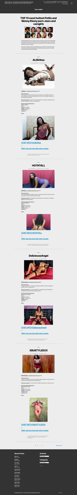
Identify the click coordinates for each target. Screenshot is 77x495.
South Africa (46, 245)
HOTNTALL (38, 165)
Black (35, 154)
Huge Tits (33, 245)
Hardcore (29, 155)
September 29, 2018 (43, 258)
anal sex (32, 154)
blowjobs (33, 244)
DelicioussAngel (38, 255)
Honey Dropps (17, 472)
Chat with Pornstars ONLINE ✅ (51, 1)
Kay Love (16, 466)
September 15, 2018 (43, 353)
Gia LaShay (16, 475)
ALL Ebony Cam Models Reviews (62, 1)
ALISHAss (38, 59)
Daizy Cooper (17, 482)
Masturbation (37, 245)
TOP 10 (58, 2)
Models (38, 56)
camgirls (40, 154)
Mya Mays (16, 459)
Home (44, 1)
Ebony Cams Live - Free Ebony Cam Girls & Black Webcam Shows (19, 2)
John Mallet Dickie (33, 168)
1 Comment (47, 168)
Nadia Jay (16, 456)
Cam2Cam (37, 154)
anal (28, 244)
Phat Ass (35, 155)
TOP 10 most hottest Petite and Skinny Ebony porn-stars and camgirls (38, 20)
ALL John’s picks (65, 3)
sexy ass (38, 155)
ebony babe (46, 244)
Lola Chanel (16, 462)
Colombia (43, 154)
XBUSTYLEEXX (38, 350)
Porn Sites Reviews (64, 2)
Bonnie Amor (17, 485)
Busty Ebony (36, 244)
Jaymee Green (17, 469)
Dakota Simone (17, 478)
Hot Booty (32, 155)
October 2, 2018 (40, 168)
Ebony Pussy (47, 154)
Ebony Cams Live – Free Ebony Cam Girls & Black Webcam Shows (28, 492)
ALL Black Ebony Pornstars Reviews (50, 2)
